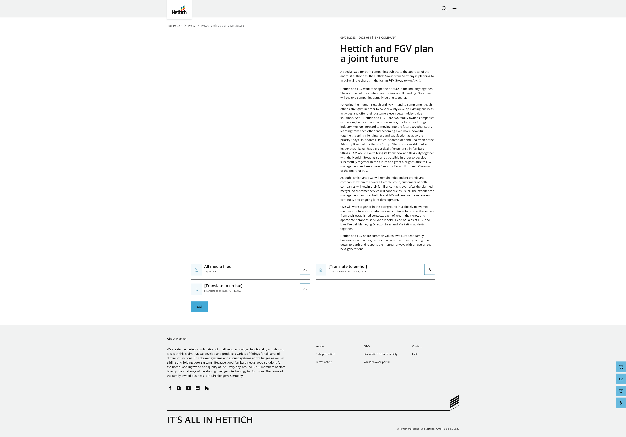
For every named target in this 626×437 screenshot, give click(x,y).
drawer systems (211, 358)
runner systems (240, 358)
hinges (265, 358)
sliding (171, 362)
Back (199, 306)
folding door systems (198, 362)
